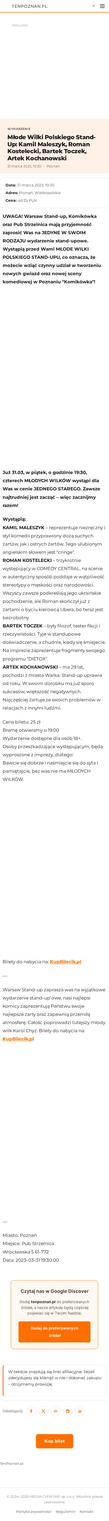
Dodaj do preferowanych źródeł (54, 1332)
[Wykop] (56, 1411)
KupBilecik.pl (65, 961)
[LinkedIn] (80, 1411)
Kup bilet (54, 1441)
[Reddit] (68, 1411)
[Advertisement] (54, 373)
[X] (43, 1411)
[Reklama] (54, 68)
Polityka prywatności (34, 1512)
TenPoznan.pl (12, 1464)
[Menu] (102, 6)
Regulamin (65, 1512)
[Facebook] (31, 1411)
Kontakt (86, 1512)
